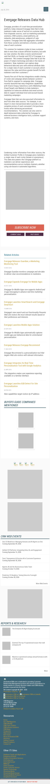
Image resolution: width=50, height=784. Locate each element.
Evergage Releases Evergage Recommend (22, 345)
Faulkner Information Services (13, 758)
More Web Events (42, 584)
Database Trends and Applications (14, 754)
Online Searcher (8, 766)
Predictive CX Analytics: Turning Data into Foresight (19, 575)
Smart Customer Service (11, 767)
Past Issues (34, 234)
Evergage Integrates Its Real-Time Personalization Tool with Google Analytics (22, 364)
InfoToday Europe (9, 762)
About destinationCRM (10, 737)
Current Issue (15, 234)
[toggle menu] (46, 9)
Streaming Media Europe (11, 773)
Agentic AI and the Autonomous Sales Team (17, 567)
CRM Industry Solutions (11, 727)
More (46, 671)
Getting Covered (8, 740)
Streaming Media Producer (12, 775)
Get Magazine (9, 722)
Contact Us (7, 744)
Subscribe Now (25, 227)
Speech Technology (10, 769)
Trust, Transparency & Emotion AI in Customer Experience (21, 558)
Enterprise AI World (9, 756)
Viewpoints (7, 731)
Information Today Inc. (11, 691)
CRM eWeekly (7, 724)
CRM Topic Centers (9, 725)
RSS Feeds (7, 735)
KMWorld (6, 764)
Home (5, 720)
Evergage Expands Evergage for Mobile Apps (23, 281)
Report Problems (9, 742)
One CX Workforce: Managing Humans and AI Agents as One (22, 542)
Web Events (7, 733)
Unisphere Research (10, 777)
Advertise (6, 738)
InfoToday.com (8, 760)
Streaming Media (9, 771)
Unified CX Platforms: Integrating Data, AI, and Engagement (22, 550)
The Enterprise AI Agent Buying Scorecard (26, 629)
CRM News (7, 729)
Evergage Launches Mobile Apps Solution (22, 325)
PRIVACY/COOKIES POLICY (12, 709)
